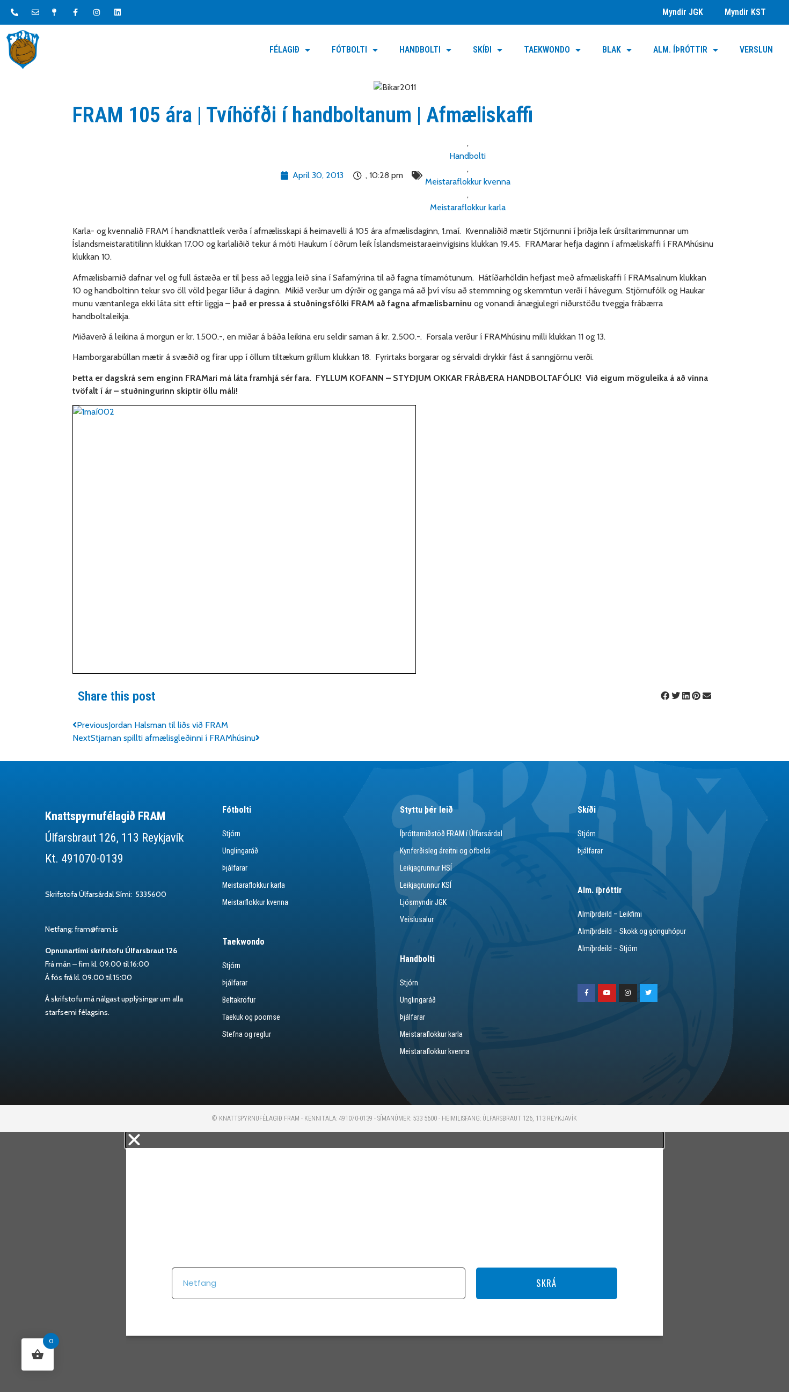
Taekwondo (547, 50)
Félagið (284, 50)
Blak (611, 50)
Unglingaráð (240, 850)
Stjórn (231, 833)
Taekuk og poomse (251, 1017)
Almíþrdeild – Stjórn (608, 948)
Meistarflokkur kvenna (255, 902)
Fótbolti (349, 50)
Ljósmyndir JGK (423, 902)
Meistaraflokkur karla (468, 207)
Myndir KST (745, 12)
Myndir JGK (682, 12)
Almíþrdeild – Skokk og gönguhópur (632, 931)
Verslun (756, 50)
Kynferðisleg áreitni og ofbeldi (445, 850)
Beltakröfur (238, 1000)
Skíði (482, 50)
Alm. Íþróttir (680, 50)
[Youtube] (607, 993)
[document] (394, 1262)
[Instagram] (628, 993)
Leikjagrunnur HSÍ (426, 868)
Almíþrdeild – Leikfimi (610, 914)
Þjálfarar (234, 868)
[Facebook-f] (587, 993)
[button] (665, 696)
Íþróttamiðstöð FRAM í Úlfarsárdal (451, 833)
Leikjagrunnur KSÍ (425, 885)
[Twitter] (649, 993)
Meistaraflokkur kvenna (467, 181)
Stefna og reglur (246, 1034)
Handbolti (420, 50)
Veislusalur (417, 919)
